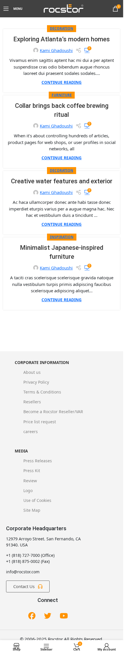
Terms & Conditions (42, 392)
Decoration (61, 28)
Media (21, 451)
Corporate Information (42, 362)
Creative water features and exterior (61, 181)
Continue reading (62, 82)
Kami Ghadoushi (56, 50)
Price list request (39, 421)
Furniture (62, 95)
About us (32, 372)
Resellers (32, 401)
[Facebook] (32, 616)
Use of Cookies (37, 500)
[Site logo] (63, 8)
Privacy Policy (36, 382)
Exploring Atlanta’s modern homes (61, 39)
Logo (28, 490)
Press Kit (31, 470)
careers (30, 431)
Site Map (31, 510)
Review (30, 480)
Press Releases (37, 460)
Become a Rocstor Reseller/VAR (53, 411)
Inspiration (62, 236)
